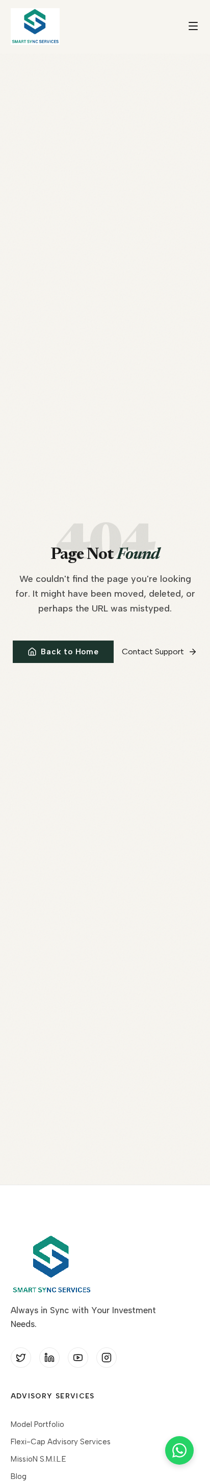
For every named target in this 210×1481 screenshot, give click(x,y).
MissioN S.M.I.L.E (38, 1459)
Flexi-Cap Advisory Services (61, 1441)
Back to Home (69, 651)
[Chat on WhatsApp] (179, 1450)
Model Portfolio (37, 1424)
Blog (19, 1476)
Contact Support (153, 651)
